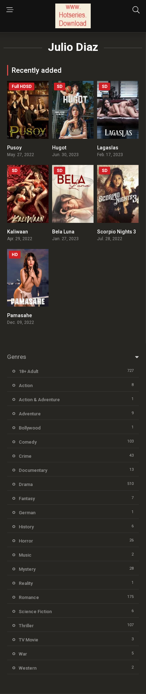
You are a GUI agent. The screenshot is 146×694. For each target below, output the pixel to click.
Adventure (30, 413)
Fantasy (27, 498)
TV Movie (28, 639)
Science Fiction (35, 611)
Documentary (33, 470)
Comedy (27, 442)
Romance (29, 597)
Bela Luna (63, 232)
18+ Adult (28, 371)
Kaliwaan (17, 232)
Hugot (59, 147)
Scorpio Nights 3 (116, 232)
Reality (26, 583)
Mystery (27, 569)
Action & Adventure (39, 399)
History (26, 526)
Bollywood (30, 428)
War (23, 654)
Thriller (26, 625)
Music (25, 555)
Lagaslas (107, 147)
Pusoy (14, 147)
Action (26, 385)
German (27, 512)
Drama (26, 484)
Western (27, 668)
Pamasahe (19, 315)
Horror (26, 541)
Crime (25, 456)
